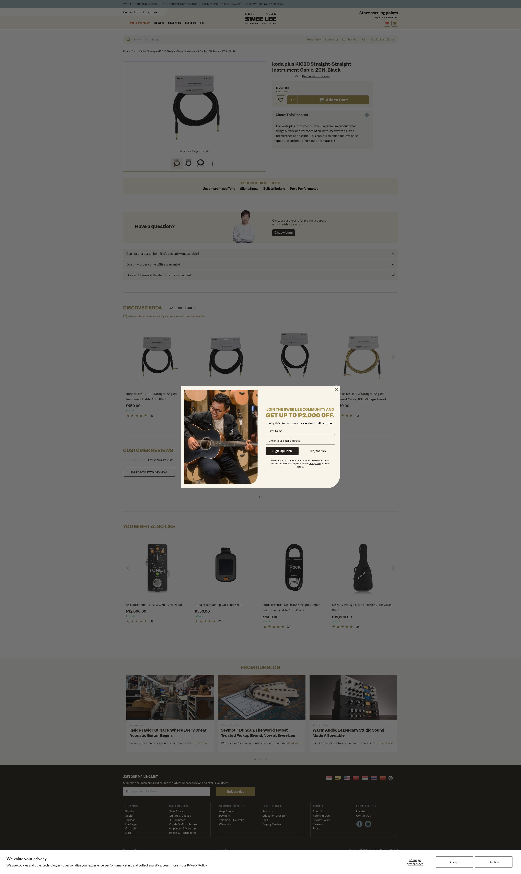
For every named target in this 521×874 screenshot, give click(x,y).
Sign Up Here (282, 451)
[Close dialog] (336, 389)
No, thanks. (318, 451)
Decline (493, 862)
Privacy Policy (197, 865)
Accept (454, 862)
